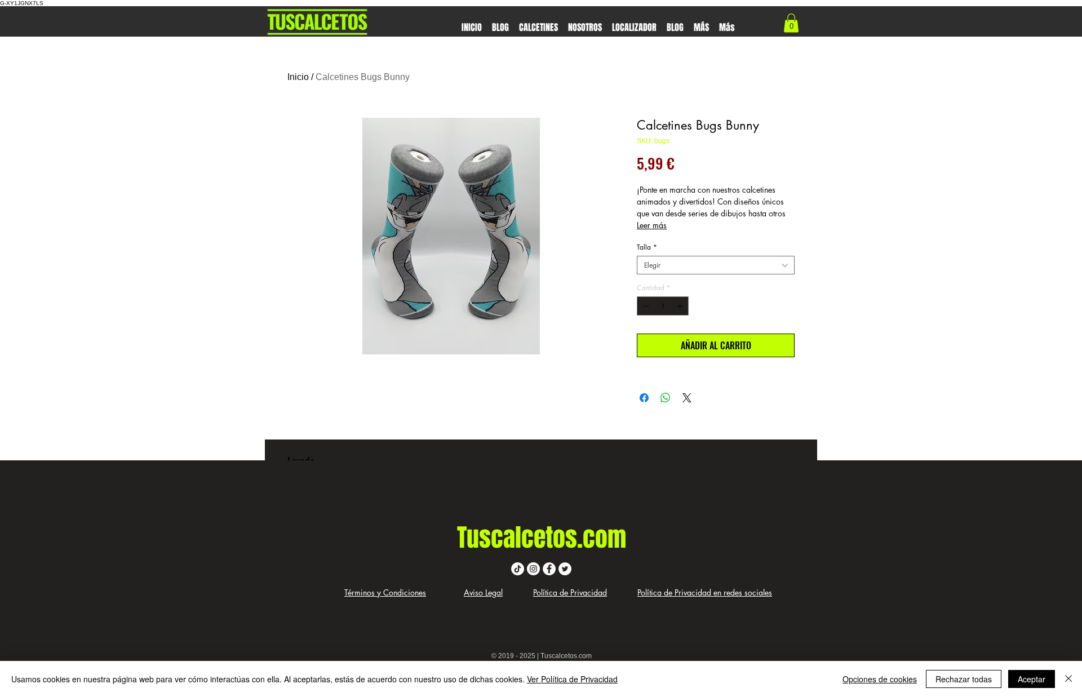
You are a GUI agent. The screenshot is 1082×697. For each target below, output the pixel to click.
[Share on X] (687, 398)
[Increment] (681, 306)
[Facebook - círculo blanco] (549, 568)
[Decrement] (644, 306)
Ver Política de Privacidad (572, 679)
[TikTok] (517, 568)
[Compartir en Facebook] (644, 398)
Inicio (298, 77)
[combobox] (716, 265)
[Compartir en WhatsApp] (665, 398)
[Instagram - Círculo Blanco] (533, 568)
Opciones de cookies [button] (879, 679)
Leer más (652, 225)
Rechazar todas (963, 679)
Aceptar (1031, 679)
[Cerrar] (1068, 679)
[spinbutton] (663, 306)
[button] (538, 22)
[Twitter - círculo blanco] (564, 568)
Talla (647, 247)
